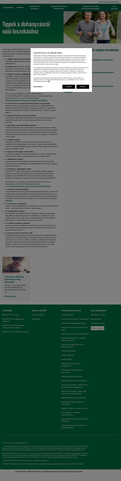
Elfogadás (69, 86)
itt (49, 81)
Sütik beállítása (38, 86)
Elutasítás (83, 86)
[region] (61, 70)
